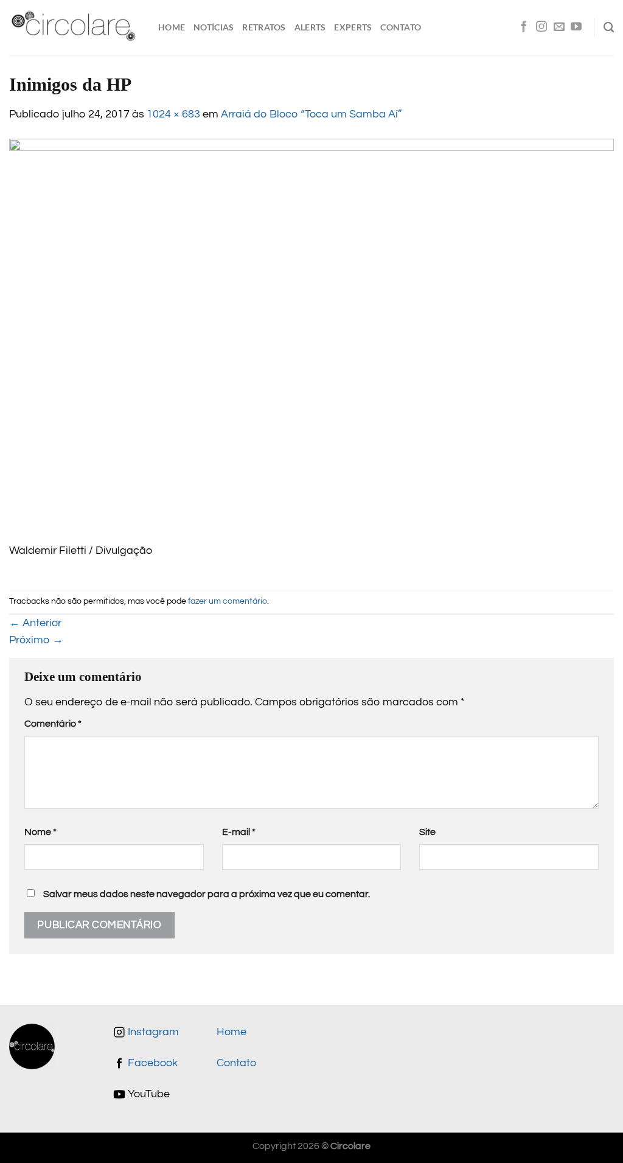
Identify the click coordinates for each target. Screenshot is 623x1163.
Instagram (152, 1032)
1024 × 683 (173, 114)
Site (427, 832)
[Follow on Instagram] (541, 27)
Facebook (151, 1063)
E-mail (239, 832)
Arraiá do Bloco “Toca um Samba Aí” (311, 114)
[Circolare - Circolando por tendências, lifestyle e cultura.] (74, 27)
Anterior (35, 623)
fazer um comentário (227, 601)
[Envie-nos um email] (559, 27)
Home (171, 27)
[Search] (609, 27)
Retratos (263, 27)
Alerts (310, 27)
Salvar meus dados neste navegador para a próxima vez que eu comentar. (206, 894)
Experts (353, 27)
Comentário (53, 723)
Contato (400, 27)
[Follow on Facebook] (523, 27)
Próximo (36, 640)
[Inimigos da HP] (311, 340)
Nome (40, 832)
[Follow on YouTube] (576, 27)
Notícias (213, 27)
